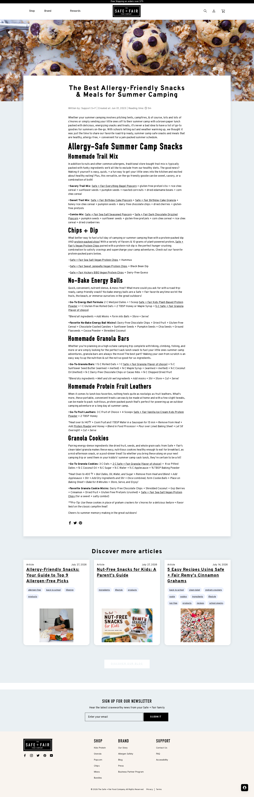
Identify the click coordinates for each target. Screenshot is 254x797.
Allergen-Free (34, 590)
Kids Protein (100, 747)
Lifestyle (69, 590)
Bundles (98, 777)
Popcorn (98, 759)
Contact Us (161, 747)
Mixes (97, 771)
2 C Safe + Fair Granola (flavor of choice (137, 464)
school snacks (216, 603)
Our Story (123, 747)
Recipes (200, 603)
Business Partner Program (131, 771)
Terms (159, 789)
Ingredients (104, 590)
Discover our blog (127, 663)
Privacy (149, 789)
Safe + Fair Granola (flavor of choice (145, 364)
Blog (120, 759)
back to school (176, 590)
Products (32, 596)
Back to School (53, 590)
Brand (47, 11)
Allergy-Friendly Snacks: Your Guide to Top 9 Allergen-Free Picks (52, 575)
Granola (97, 753)
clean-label (194, 590)
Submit (156, 716)
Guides (183, 596)
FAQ (158, 753)
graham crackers (213, 590)
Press (121, 765)
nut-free (173, 603)
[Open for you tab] (244, 787)
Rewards (75, 11)
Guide (172, 596)
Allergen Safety (125, 753)
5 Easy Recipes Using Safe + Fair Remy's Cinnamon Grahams (195, 575)
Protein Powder (82, 426)
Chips (97, 765)
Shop (32, 11)
